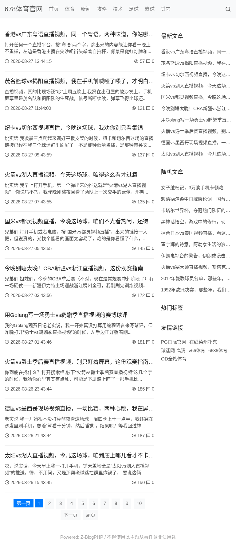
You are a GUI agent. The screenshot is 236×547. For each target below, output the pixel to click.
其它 (166, 9)
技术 (118, 9)
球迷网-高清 (173, 350)
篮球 (150, 9)
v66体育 (197, 350)
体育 (70, 9)
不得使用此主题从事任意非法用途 (141, 537)
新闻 (86, 9)
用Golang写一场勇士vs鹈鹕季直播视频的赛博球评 (66, 315)
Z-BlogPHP (92, 537)
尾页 (90, 515)
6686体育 (217, 350)
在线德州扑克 (203, 342)
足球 (134, 9)
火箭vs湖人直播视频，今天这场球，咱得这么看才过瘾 (71, 175)
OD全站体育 (174, 358)
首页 (54, 9)
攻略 (102, 9)
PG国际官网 (173, 342)
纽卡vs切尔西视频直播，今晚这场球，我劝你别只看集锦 (74, 128)
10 (139, 503)
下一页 (70, 515)
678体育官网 (24, 9)
